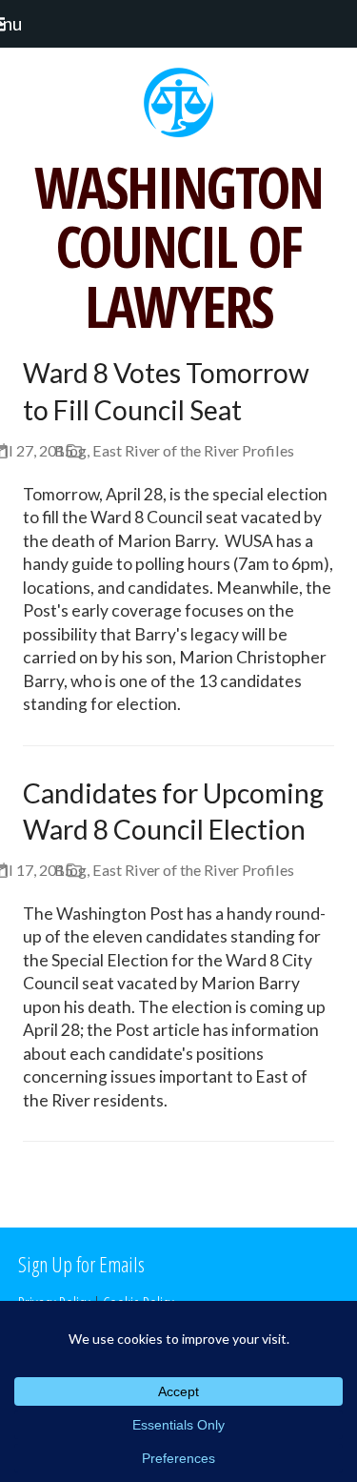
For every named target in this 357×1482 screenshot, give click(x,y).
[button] (20, 23)
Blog (70, 450)
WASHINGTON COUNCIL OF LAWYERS (178, 246)
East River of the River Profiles (193, 450)
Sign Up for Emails (81, 1263)
